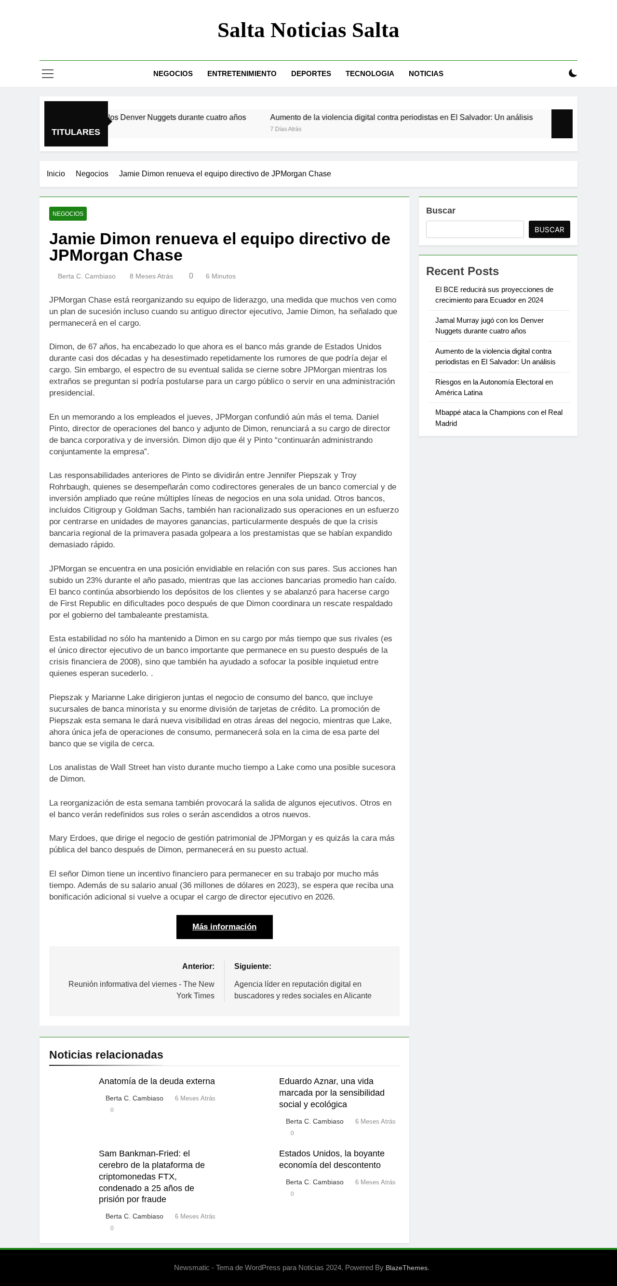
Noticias (426, 73)
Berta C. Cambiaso (87, 276)
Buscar (441, 210)
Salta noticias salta (308, 30)
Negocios (173, 73)
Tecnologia (370, 73)
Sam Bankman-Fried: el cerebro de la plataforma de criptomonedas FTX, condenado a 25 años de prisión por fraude (152, 1177)
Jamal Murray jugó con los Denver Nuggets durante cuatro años (113, 117)
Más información (224, 926)
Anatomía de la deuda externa (157, 1081)
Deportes (311, 73)
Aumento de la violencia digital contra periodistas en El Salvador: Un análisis (377, 117)
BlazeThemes (407, 1268)
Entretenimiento (242, 73)
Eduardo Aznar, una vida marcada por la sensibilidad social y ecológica (332, 1092)
